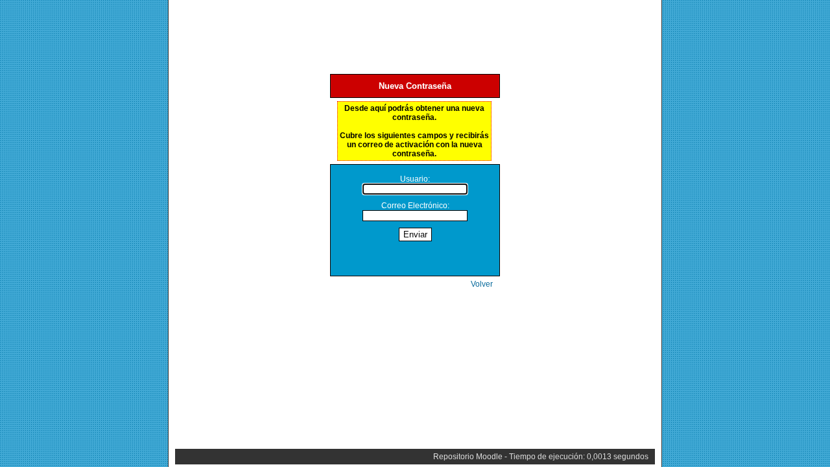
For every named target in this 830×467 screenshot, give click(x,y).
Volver (482, 284)
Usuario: (415, 179)
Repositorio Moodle (468, 456)
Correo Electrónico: (415, 205)
